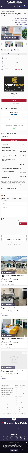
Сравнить (14, 140)
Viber (20, 198)
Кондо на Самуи (19, 402)
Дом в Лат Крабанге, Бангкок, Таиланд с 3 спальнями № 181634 (12, 370)
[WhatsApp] (17, 245)
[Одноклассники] (10, 245)
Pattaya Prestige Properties (7, 284)
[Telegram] (19, 245)
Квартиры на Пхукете (20, 385)
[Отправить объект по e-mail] (8, 50)
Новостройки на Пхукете (21, 405)
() (15, 6)
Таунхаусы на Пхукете (6, 405)
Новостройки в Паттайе (20, 407)
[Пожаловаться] (18, 50)
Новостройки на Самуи (20, 411)
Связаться (14, 100)
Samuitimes (4, 378)
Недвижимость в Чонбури (7, 394)
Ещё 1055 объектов (14, 103)
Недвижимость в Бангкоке (7, 390)
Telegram (4, 200)
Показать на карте (14, 53)
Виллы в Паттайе (5, 398)
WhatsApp (14, 198)
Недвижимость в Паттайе (7, 388)
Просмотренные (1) (22, 22)
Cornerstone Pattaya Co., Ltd (14, 97)
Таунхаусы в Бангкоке (6, 407)
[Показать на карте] (2, 50)
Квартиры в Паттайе (19, 387)
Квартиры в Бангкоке (20, 389)
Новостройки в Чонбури (20, 413)
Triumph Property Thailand (7, 347)
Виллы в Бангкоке (5, 400)
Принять (14, 450)
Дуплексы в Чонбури (6, 413)
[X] (12, 245)
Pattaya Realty (4, 315)
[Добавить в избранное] (25, 258)
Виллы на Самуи (5, 402)
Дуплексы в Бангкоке (6, 411)
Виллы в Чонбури (5, 404)
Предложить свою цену (21, 24)
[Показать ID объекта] (15, 50)
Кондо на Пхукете (19, 396)
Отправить (23, 223)
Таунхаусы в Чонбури (6, 409)
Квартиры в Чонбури (20, 393)
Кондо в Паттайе (19, 398)
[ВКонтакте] (8, 245)
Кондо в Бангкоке (19, 400)
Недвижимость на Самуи (7, 392)
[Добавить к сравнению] (23, 258)
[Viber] (15, 245)
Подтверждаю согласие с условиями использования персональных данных (12, 219)
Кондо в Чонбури (19, 404)
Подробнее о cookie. (7, 447)
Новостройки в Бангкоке (20, 409)
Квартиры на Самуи (19, 391)
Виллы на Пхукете (5, 396)
